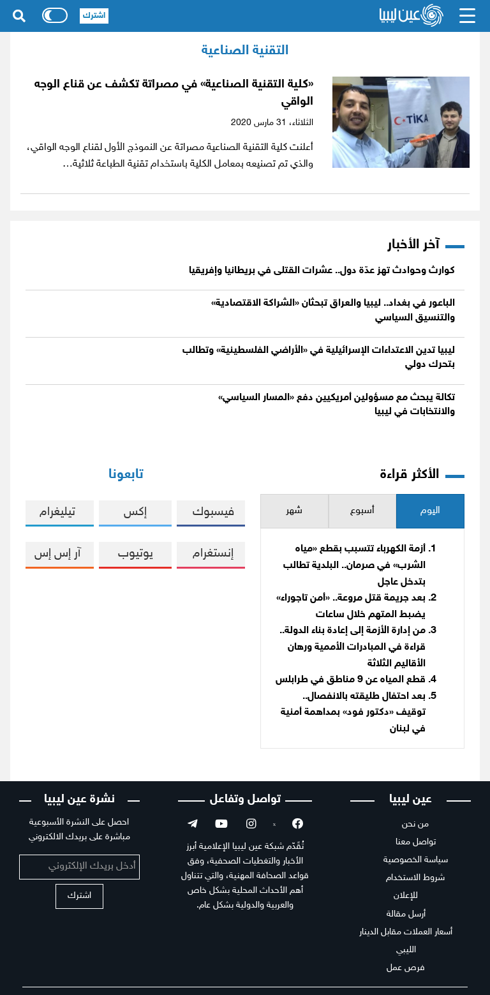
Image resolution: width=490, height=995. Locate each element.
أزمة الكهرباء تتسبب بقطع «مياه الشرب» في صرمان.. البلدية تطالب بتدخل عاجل (354, 565)
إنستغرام (213, 553)
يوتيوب (135, 553)
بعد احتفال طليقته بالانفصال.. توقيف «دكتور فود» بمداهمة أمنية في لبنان (353, 713)
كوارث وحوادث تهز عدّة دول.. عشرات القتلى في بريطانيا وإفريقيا (322, 271)
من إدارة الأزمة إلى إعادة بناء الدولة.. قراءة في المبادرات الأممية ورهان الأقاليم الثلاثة (352, 647)
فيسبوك (213, 512)
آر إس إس (57, 553)
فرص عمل (406, 967)
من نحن (415, 824)
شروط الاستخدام (415, 877)
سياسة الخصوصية (415, 860)
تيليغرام (57, 512)
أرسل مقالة (406, 914)
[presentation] (430, 511)
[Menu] (467, 16)
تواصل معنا (416, 842)
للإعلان (406, 895)
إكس (135, 512)
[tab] (430, 511)
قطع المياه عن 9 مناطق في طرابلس (351, 680)
